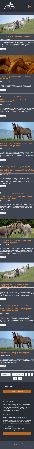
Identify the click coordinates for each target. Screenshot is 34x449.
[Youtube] (17, 396)
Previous (4, 374)
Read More (3, 49)
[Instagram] (11, 396)
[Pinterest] (14, 396)
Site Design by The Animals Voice (26, 447)
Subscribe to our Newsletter (17, 391)
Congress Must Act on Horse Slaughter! (15, 36)
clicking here (18, 430)
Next (20, 378)
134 (15, 378)
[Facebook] (4, 396)
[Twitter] (8, 396)
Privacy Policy (17, 444)
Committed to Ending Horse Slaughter (14, 353)
